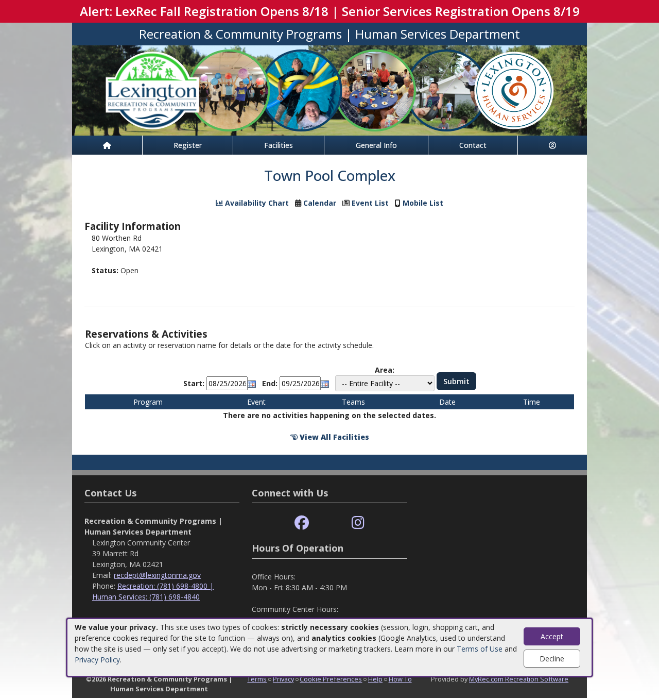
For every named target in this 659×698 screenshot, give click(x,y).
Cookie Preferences (331, 679)
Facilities (278, 145)
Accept (552, 636)
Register (188, 145)
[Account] (552, 145)
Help (375, 679)
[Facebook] (301, 523)
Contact (473, 145)
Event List (370, 203)
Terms (257, 679)
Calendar (319, 203)
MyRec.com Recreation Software (518, 679)
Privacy (283, 679)
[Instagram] (358, 523)
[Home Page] (107, 145)
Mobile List (423, 203)
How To (400, 679)
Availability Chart (256, 203)
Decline (552, 658)
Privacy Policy (97, 659)
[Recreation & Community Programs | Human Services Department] (329, 89)
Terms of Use (479, 649)
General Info (376, 145)
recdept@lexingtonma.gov (157, 575)
